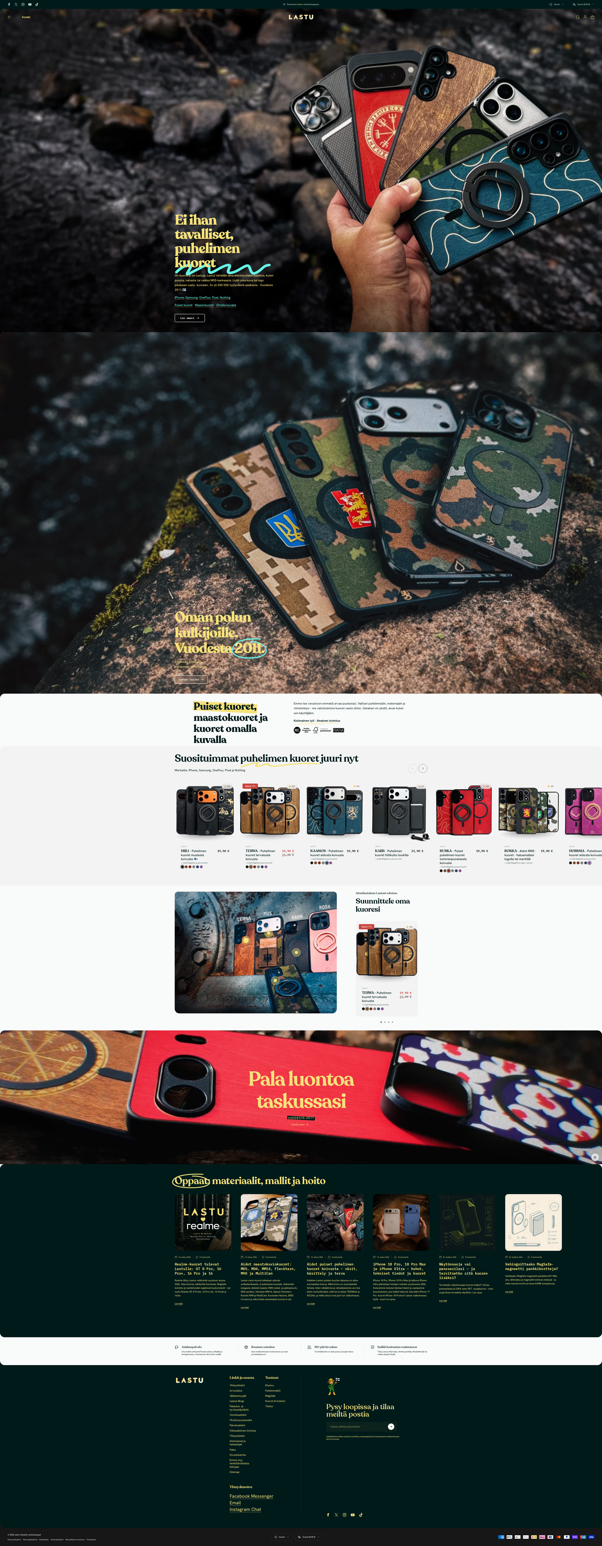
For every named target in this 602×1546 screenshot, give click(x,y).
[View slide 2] (385, 1022)
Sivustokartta (238, 1455)
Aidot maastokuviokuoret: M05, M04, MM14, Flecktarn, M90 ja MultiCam (268, 1269)
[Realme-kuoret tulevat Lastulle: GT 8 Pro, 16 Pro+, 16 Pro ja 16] (203, 1222)
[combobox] (556, 4)
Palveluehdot (237, 1425)
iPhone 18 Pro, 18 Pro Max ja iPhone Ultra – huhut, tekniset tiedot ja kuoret (399, 1269)
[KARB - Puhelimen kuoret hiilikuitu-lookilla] (296, 952)
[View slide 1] (381, 1022)
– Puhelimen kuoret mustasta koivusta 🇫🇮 (193, 855)
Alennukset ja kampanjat (238, 1442)
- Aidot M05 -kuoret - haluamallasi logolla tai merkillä (520, 855)
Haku (233, 1449)
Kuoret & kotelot (275, 1401)
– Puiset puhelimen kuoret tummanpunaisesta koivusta (453, 857)
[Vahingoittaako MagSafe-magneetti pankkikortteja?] (533, 1222)
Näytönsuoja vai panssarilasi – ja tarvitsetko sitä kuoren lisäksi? (463, 1271)
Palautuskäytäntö (14, 1540)
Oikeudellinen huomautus (75, 1540)
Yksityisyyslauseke (241, 1420)
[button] (595, 1157)
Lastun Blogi (237, 1401)
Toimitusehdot (238, 1415)
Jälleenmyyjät (238, 1396)
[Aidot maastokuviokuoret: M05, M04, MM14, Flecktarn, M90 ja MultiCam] (269, 1222)
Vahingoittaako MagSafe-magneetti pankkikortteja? (531, 1266)
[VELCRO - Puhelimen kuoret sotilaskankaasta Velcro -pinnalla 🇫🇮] (269, 933)
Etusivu (269, 1385)
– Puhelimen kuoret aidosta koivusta (327, 853)
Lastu (184, 846)
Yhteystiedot (237, 1385)
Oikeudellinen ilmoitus (243, 1430)
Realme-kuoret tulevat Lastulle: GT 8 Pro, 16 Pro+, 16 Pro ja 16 (198, 1269)
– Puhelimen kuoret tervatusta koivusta (260, 855)
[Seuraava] (422, 768)
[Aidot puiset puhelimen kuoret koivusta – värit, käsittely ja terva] (335, 1222)
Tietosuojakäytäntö (30, 1540)
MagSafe (270, 1396)
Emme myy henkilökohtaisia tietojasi (239, 1463)
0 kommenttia (205, 1257)
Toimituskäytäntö (57, 1540)
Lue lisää (179, 1303)
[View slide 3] (389, 1022)
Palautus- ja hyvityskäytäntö (239, 1408)
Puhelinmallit (272, 1390)
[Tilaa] (391, 1427)
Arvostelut (236, 1390)
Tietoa (269, 1406)
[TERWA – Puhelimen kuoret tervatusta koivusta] (246, 940)
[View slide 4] (392, 1022)
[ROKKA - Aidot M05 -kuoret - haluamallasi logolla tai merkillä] (275, 980)
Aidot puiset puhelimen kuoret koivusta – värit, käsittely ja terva (332, 1269)
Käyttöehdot (44, 1540)
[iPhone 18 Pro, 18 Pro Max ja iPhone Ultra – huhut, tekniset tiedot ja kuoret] (401, 1222)
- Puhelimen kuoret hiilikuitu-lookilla (392, 853)
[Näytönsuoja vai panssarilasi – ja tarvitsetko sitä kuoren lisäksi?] (467, 1222)
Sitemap (234, 1472)
